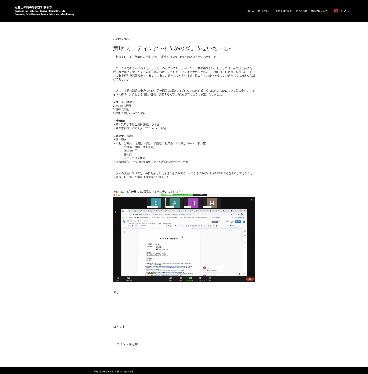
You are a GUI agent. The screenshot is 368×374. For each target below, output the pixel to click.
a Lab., (26, 10)
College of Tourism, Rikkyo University (47, 10)
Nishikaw (19, 10)
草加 (116, 292)
